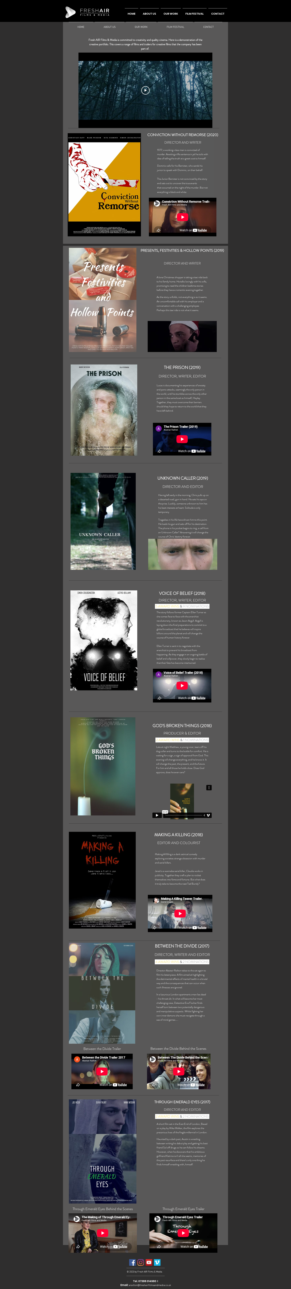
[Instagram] (140, 1262)
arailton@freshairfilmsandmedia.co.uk (150, 1285)
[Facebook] (132, 1262)
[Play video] (145, 90)
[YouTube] (149, 1262)
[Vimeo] (157, 1262)
